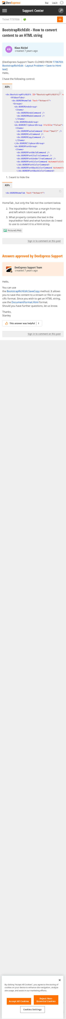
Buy (46, 2)
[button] (60, 93)
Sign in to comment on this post (44, 240)
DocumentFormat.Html (25, 302)
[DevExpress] (11, 3)
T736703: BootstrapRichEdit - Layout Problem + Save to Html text (32, 65)
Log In (54, 2)
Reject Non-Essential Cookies (46, 1000)
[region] (33, 997)
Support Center (33, 10)
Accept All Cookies (19, 1001)
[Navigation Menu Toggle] (4, 10)
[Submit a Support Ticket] (60, 19)
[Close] (59, 980)
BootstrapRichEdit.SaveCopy (23, 291)
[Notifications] (62, 3)
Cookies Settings (32, 1009)
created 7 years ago (26, 50)
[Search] (61, 10)
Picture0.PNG (14, 230)
